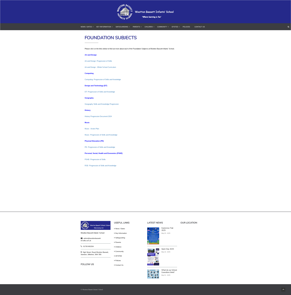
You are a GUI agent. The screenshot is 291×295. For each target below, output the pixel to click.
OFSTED (175, 27)
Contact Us (199, 27)
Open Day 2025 (167, 249)
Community (162, 27)
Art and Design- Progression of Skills (98, 61)
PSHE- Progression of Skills (95, 159)
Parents (136, 27)
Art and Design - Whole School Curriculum (100, 67)
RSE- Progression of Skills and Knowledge (100, 166)
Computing (89, 73)
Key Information (103, 27)
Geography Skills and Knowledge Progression (102, 104)
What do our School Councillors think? (169, 271)
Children (149, 27)
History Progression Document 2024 (98, 116)
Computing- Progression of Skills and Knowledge (103, 79)
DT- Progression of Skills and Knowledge (100, 92)
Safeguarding (122, 27)
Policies (186, 27)
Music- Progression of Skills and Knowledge (101, 135)
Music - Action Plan (92, 129)
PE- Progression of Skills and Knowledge (100, 147)
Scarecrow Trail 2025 (167, 229)
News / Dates (86, 27)
